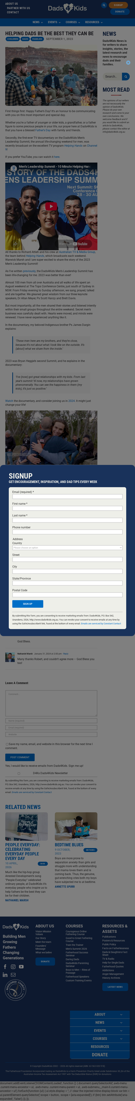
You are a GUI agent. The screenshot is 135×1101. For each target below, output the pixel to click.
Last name (19, 515)
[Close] (128, 62)
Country (17, 543)
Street (16, 555)
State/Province (21, 578)
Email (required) (23, 492)
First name (19, 503)
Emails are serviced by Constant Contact (101, 623)
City (14, 566)
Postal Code (19, 590)
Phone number (21, 527)
